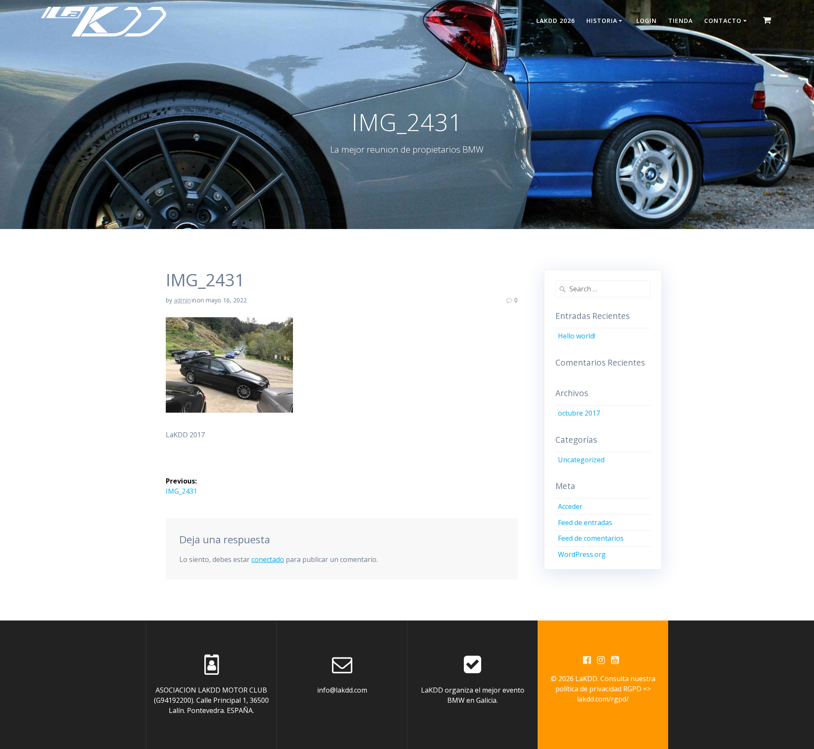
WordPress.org (582, 554)
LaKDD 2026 (555, 21)
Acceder (570, 506)
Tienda (680, 21)
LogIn (646, 21)
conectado (267, 559)
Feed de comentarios (591, 538)
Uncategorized (581, 459)
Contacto (723, 21)
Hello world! (576, 336)
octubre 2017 (579, 413)
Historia (601, 21)
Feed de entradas (585, 522)
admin (182, 300)
